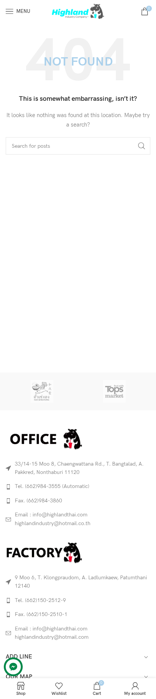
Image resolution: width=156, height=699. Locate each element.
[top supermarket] (114, 391)
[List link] (78, 486)
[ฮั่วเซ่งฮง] (42, 391)
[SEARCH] (141, 146)
